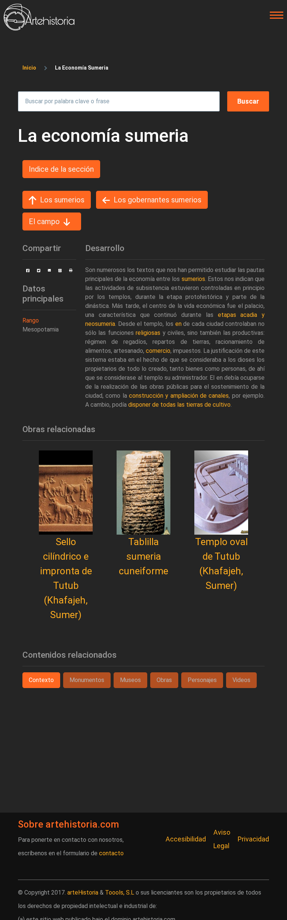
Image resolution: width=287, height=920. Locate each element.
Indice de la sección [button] (61, 169)
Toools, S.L (119, 892)
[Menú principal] (274, 15)
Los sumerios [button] (62, 199)
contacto (111, 853)
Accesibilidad (186, 839)
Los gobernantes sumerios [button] (157, 199)
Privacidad (253, 839)
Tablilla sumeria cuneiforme (143, 556)
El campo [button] (44, 221)
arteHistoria (82, 892)
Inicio (29, 68)
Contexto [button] (41, 680)
